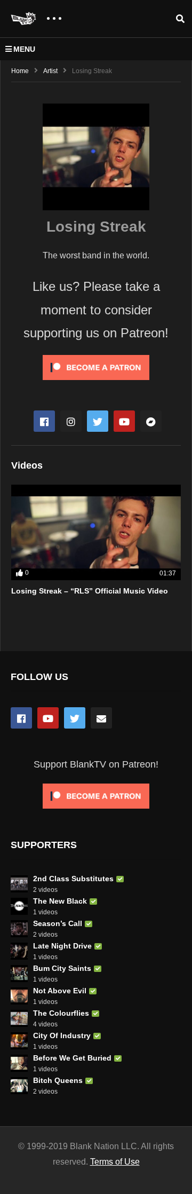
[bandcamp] (151, 421)
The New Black (60, 901)
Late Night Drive (62, 946)
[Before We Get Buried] (19, 1063)
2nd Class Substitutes (73, 878)
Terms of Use (115, 1161)
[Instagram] (71, 421)
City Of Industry (62, 1035)
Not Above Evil (59, 990)
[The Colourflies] (19, 1018)
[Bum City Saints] (19, 973)
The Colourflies (61, 1013)
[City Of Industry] (19, 1040)
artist (50, 71)
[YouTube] (48, 718)
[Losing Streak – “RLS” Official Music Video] (96, 532)
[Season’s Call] (19, 928)
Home (20, 71)
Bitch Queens (58, 1080)
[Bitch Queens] (19, 1085)
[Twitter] (97, 421)
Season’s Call (57, 923)
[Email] (101, 718)
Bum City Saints (62, 968)
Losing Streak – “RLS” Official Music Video (89, 591)
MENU (24, 49)
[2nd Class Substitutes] (19, 883)
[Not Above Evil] (19, 996)
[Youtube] (124, 421)
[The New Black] (19, 906)
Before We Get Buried (72, 1058)
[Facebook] (44, 421)
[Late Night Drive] (19, 951)
